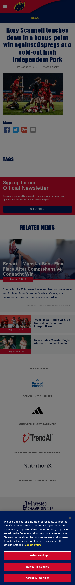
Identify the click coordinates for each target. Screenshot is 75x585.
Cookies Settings (37, 555)
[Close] (70, 518)
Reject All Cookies (37, 566)
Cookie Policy (33, 544)
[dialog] (37, 548)
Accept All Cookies (37, 577)
